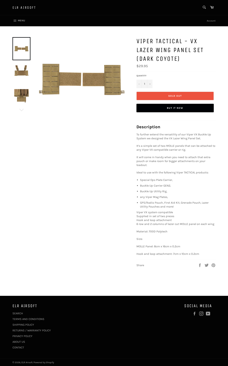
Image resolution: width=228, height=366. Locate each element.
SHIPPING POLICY (23, 324)
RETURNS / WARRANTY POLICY (31, 330)
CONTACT (18, 347)
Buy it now (175, 108)
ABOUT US (18, 341)
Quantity (141, 75)
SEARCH (17, 313)
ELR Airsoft (24, 8)
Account (211, 20)
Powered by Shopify (43, 362)
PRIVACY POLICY (22, 336)
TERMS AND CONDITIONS (28, 319)
